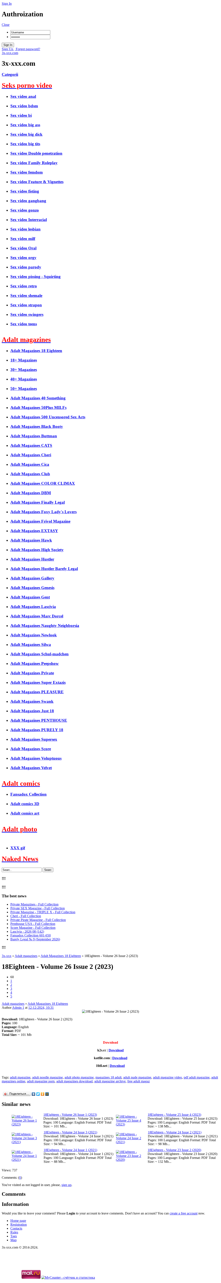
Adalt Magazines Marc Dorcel (36, 616)
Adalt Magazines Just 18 (32, 711)
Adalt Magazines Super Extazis (38, 682)
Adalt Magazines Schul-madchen (39, 654)
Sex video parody (25, 267)
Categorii (10, 74)
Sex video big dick (26, 134)
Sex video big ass (25, 125)
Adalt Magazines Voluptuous (36, 758)
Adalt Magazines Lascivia (33, 606)
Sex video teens (23, 324)
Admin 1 (18, 1007)
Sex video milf (22, 238)
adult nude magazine (137, 1077)
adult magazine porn (41, 1081)
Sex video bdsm (24, 106)
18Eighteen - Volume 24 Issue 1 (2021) (70, 1150)
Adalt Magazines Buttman (33, 436)
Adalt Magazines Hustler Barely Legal (44, 568)
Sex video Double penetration (36, 153)
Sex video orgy (23, 257)
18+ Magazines (23, 360)
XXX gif (17, 848)
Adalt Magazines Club (30, 474)
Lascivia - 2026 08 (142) (27, 931)
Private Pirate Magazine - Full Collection (38, 920)
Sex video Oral (23, 248)
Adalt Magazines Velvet (31, 767)
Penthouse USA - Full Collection (32, 924)
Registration (18, 1224)
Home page (18, 1220)
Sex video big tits (25, 144)
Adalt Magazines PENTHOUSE (38, 720)
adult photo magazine (79, 1077)
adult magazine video (167, 1077)
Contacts (16, 1228)
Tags (13, 1236)
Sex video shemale (26, 295)
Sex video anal (23, 96)
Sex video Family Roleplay (34, 163)
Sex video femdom (26, 172)
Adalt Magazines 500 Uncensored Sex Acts (47, 417)
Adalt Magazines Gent (30, 597)
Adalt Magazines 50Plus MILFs (38, 407)
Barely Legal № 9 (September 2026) (35, 939)
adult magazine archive (110, 1081)
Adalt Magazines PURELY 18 (36, 730)
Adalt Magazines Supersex (33, 739)
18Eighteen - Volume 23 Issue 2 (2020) (174, 1150)
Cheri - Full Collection (25, 916)
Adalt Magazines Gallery (32, 578)
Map (13, 1240)
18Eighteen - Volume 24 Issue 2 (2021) (174, 1132)
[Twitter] (38, 1094)
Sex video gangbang (28, 200)
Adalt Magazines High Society (37, 549)
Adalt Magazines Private (32, 673)
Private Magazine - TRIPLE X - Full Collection (42, 912)
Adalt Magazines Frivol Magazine (40, 521)
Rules (14, 1232)
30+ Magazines (23, 369)
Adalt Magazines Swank (32, 701)
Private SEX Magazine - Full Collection (37, 908)
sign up (66, 1185)
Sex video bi (21, 115)
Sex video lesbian (25, 229)
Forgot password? (27, 49)
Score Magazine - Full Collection (32, 927)
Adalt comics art (24, 813)
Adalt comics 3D (24, 803)
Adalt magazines (13, 1004)
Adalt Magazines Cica (29, 464)
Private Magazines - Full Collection (34, 904)
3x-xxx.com (10, 53)
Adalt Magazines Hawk (31, 540)
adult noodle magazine (47, 1077)
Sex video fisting (24, 191)
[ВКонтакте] (33, 1094)
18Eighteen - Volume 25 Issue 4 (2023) (174, 1114)
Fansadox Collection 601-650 (30, 935)
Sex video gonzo (24, 210)
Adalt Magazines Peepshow (34, 663)
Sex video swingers (26, 314)
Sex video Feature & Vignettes (36, 181)
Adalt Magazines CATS (31, 445)
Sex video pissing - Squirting (35, 276)
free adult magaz (138, 1081)
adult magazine (20, 1077)
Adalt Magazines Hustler (32, 559)
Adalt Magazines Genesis (32, 587)
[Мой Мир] (47, 1094)
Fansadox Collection (28, 794)
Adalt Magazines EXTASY (34, 530)
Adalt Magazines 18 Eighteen (36, 350)
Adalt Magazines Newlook (33, 635)
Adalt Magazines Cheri (30, 455)
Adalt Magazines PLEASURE (37, 692)
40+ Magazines (23, 379)
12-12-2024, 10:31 (41, 1007)
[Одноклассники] (42, 1094)
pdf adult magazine (197, 1077)
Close (5, 25)
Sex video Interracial (28, 219)
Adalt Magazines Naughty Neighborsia (44, 625)
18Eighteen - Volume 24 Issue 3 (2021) (70, 1132)
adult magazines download (74, 1081)
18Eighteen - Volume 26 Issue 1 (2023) (70, 1114)
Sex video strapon (26, 305)
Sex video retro (23, 286)
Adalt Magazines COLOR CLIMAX (42, 483)
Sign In (7, 3)
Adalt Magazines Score (30, 749)
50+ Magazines (23, 388)
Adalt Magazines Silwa (30, 644)
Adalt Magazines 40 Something (38, 398)
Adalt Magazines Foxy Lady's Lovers (43, 512)
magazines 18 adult (108, 1077)
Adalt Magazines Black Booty (36, 426)
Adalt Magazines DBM (30, 493)
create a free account (183, 1213)
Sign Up (8, 49)
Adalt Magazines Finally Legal (37, 502)
